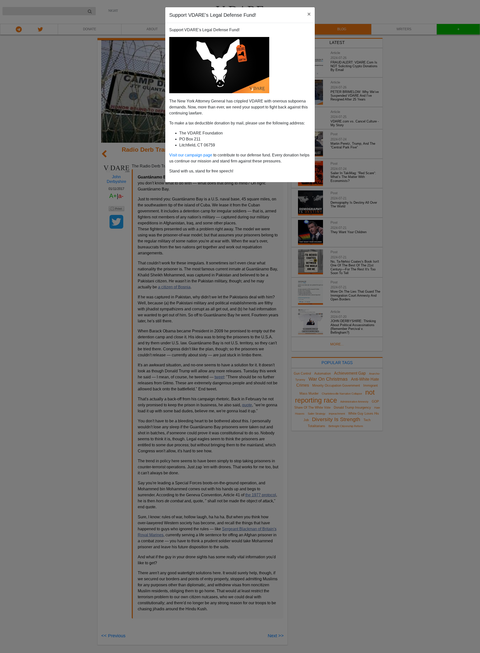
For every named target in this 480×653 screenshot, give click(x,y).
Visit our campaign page (190, 155)
